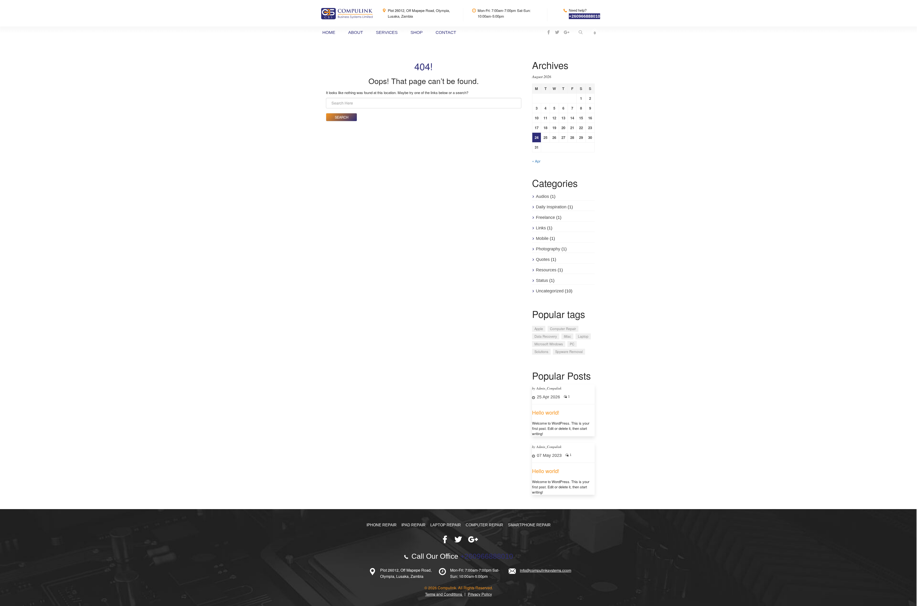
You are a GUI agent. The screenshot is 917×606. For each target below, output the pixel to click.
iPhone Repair (382, 525)
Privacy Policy (480, 594)
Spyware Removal (569, 351)
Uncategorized (550, 291)
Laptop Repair (445, 525)
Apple (538, 328)
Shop (417, 32)
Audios (542, 196)
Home (328, 32)
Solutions (541, 351)
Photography (548, 249)
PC (572, 344)
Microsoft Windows (548, 344)
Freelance (545, 217)
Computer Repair (563, 328)
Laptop (583, 336)
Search (341, 117)
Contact (446, 32)
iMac (567, 336)
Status (542, 280)
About (355, 32)
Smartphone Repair (529, 525)
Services (387, 32)
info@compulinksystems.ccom (545, 570)
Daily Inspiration (551, 207)
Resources (546, 270)
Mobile (542, 238)
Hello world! (545, 412)
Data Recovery (545, 336)
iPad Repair (413, 525)
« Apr (536, 160)
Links (541, 228)
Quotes (543, 259)
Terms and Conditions (444, 594)
